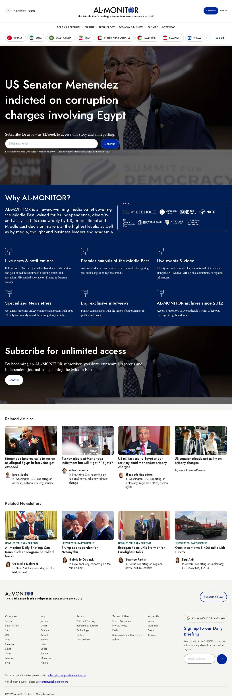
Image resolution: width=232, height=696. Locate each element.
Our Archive (83, 639)
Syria (7, 662)
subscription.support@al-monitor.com (67, 675)
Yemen (44, 639)
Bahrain (45, 630)
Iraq (43, 616)
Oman (44, 625)
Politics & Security (68, 27)
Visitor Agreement (121, 621)
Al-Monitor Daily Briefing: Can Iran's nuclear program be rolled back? (29, 552)
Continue (14, 380)
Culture (89, 27)
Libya (43, 644)
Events (31, 10)
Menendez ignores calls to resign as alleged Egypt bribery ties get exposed (30, 462)
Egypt (8, 649)
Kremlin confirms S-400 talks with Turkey (200, 549)
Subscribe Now (213, 597)
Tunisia (44, 653)
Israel (8, 639)
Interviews (168, 27)
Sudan (44, 649)
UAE (7, 635)
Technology (107, 27)
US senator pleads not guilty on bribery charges (198, 460)
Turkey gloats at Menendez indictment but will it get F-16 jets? (87, 460)
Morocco (46, 658)
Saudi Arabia (12, 625)
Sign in (223, 10)
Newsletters (20, 10)
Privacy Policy (119, 625)
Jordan (44, 621)
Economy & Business (131, 27)
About (151, 621)
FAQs (115, 630)
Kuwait (44, 635)
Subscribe (211, 10)
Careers (152, 635)
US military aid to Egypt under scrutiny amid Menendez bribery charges (142, 462)
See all (220, 38)
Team (151, 630)
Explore (153, 27)
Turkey (8, 621)
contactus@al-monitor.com (54, 682)
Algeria (44, 662)
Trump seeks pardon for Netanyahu (80, 549)
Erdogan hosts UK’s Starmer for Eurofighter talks (141, 549)
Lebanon (9, 658)
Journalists (153, 625)
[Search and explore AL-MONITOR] (8, 11)
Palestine (9, 644)
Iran (7, 630)
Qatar (8, 653)
